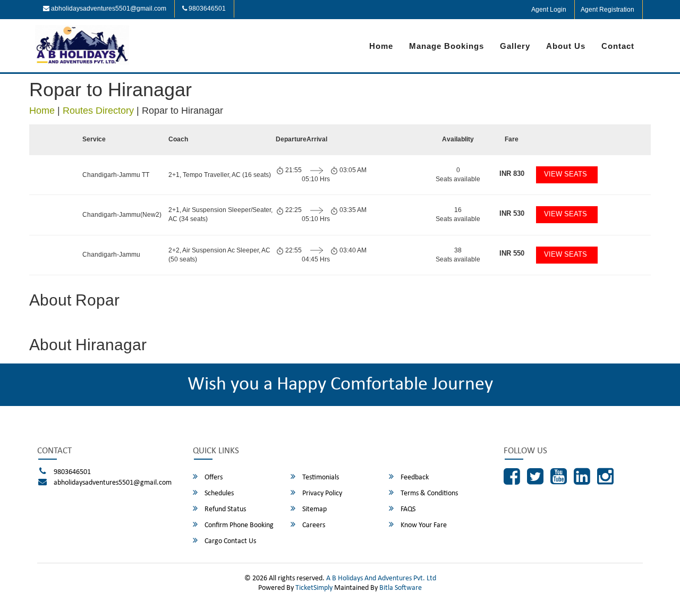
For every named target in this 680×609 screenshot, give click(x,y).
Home (381, 45)
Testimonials (320, 477)
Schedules (218, 493)
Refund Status (224, 509)
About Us (565, 45)
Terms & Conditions (428, 493)
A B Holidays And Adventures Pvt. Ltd (381, 578)
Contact (617, 45)
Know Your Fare (423, 525)
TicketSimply (314, 588)
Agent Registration (607, 9)
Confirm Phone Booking (238, 525)
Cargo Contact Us (229, 541)
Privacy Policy (321, 493)
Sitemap (314, 509)
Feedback (414, 477)
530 (511, 213)
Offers (213, 477)
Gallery (515, 45)
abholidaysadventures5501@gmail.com (107, 8)
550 (511, 253)
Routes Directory (98, 110)
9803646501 (206, 8)
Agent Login (548, 9)
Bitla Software (400, 588)
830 (511, 173)
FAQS (407, 509)
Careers (313, 525)
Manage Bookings (446, 45)
